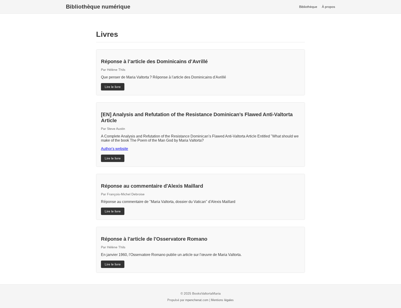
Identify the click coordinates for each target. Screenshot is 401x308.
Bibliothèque (308, 7)
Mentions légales (222, 300)
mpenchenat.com (197, 300)
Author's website (114, 149)
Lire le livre (113, 87)
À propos (328, 7)
